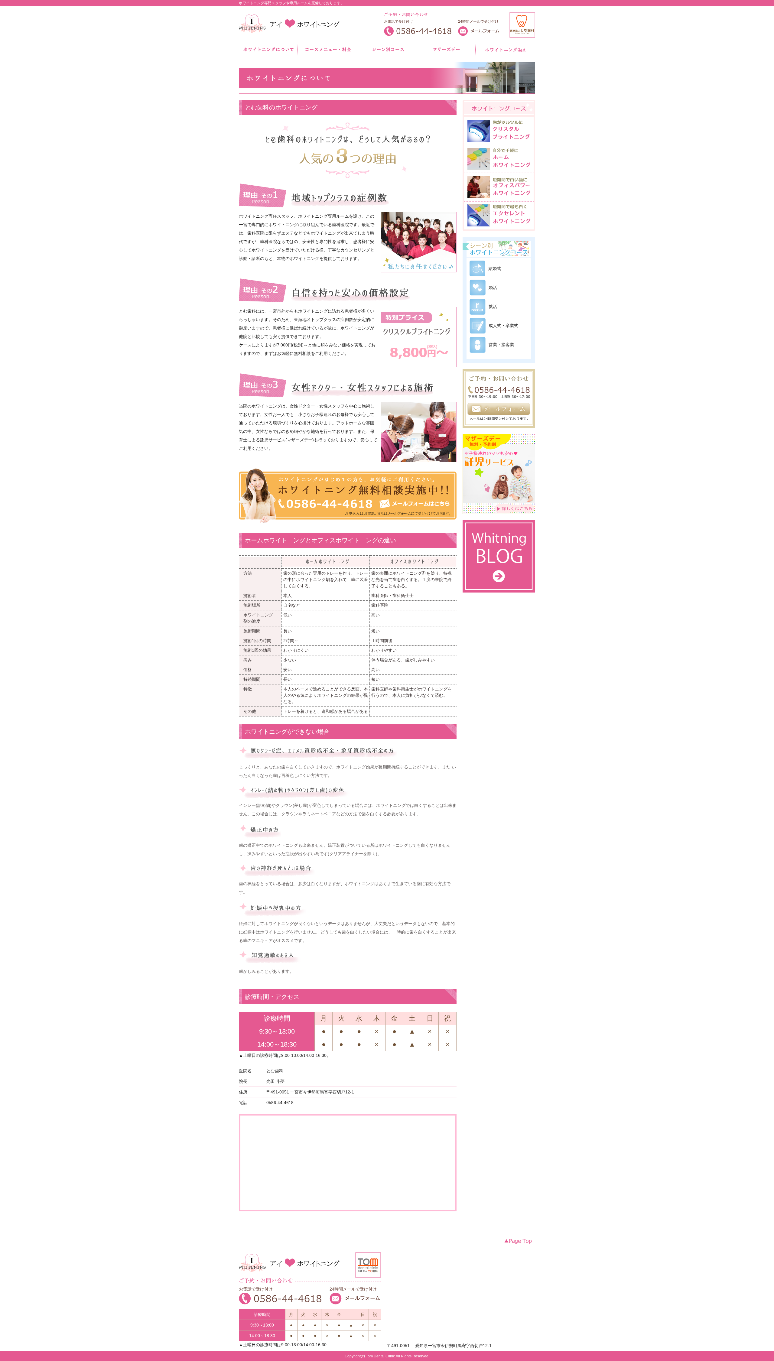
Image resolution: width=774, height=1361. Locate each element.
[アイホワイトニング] (289, 1275)
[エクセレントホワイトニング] (499, 227)
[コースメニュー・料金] (327, 53)
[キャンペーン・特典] (387, 53)
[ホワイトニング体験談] (446, 53)
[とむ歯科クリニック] (368, 1275)
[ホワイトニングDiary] (499, 596)
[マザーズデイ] (499, 517)
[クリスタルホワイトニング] (499, 142)
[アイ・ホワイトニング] (290, 25)
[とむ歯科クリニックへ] (522, 35)
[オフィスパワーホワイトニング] (499, 199)
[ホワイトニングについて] (268, 53)
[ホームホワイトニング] (499, 170)
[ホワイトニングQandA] (505, 53)
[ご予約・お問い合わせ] (499, 431)
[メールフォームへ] (479, 33)
